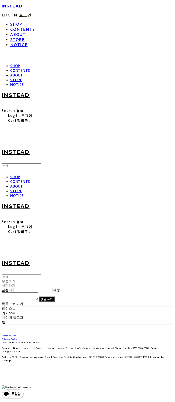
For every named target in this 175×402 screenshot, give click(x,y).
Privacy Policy (9, 339)
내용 (56, 290)
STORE (17, 39)
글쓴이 (7, 290)
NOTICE (19, 44)
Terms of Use (9, 335)
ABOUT (18, 34)
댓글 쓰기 (47, 299)
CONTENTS (22, 29)
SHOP (16, 24)
